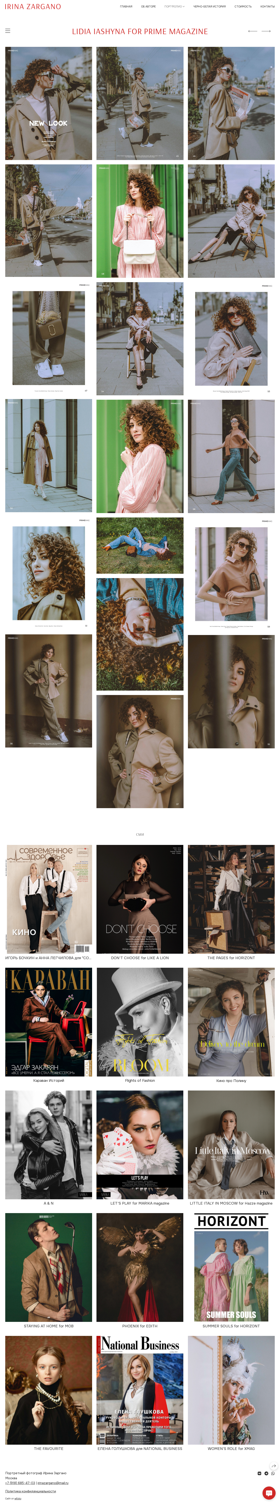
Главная (126, 6)
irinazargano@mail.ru (53, 1483)
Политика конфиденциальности (30, 1491)
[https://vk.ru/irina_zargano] (259, 1473)
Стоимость (243, 6)
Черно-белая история (209, 6)
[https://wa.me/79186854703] (273, 1473)
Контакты (268, 6)
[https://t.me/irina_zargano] (266, 1473)
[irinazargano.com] (33, 6)
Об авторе (148, 6)
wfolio (17, 1498)
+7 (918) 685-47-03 (20, 1483)
